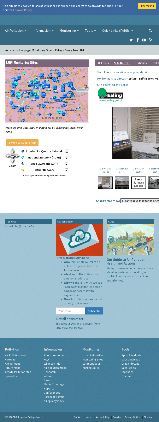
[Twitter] (131, 40)
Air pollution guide (55, 368)
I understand (147, 6)
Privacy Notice (132, 417)
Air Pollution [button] (14, 30)
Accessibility (102, 417)
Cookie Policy (23, 10)
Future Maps (13, 368)
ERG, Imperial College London (28, 417)
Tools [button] (89, 30)
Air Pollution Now (15, 355)
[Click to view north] (122, 183)
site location (118, 72)
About (89, 417)
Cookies (117, 417)
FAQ (46, 359)
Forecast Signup (54, 397)
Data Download (131, 359)
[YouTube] (144, 40)
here (86, 303)
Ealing (125, 85)
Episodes (11, 376)
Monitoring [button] (68, 30)
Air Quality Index (54, 401)
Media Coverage (54, 384)
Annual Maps (13, 363)
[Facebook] (137, 40)
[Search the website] (150, 30)
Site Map (148, 417)
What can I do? (53, 363)
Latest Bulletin (92, 363)
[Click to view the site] (105, 183)
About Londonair (54, 355)
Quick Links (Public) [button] (116, 30)
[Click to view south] (138, 183)
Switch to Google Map (22, 142)
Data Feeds (129, 368)
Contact (78, 417)
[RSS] (151, 40)
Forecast (10, 359)
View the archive (72, 328)
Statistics (141, 63)
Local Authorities (93, 355)
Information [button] (42, 30)
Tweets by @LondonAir (19, 226)
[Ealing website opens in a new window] (110, 94)
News (47, 380)
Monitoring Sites (93, 359)
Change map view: (108, 201)
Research (50, 372)
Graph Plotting (131, 363)
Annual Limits (91, 368)
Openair (127, 376)
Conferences (52, 392)
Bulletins (103, 63)
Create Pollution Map (18, 372)
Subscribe (94, 311)
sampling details (138, 72)
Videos (48, 376)
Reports (49, 388)
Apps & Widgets (132, 355)
